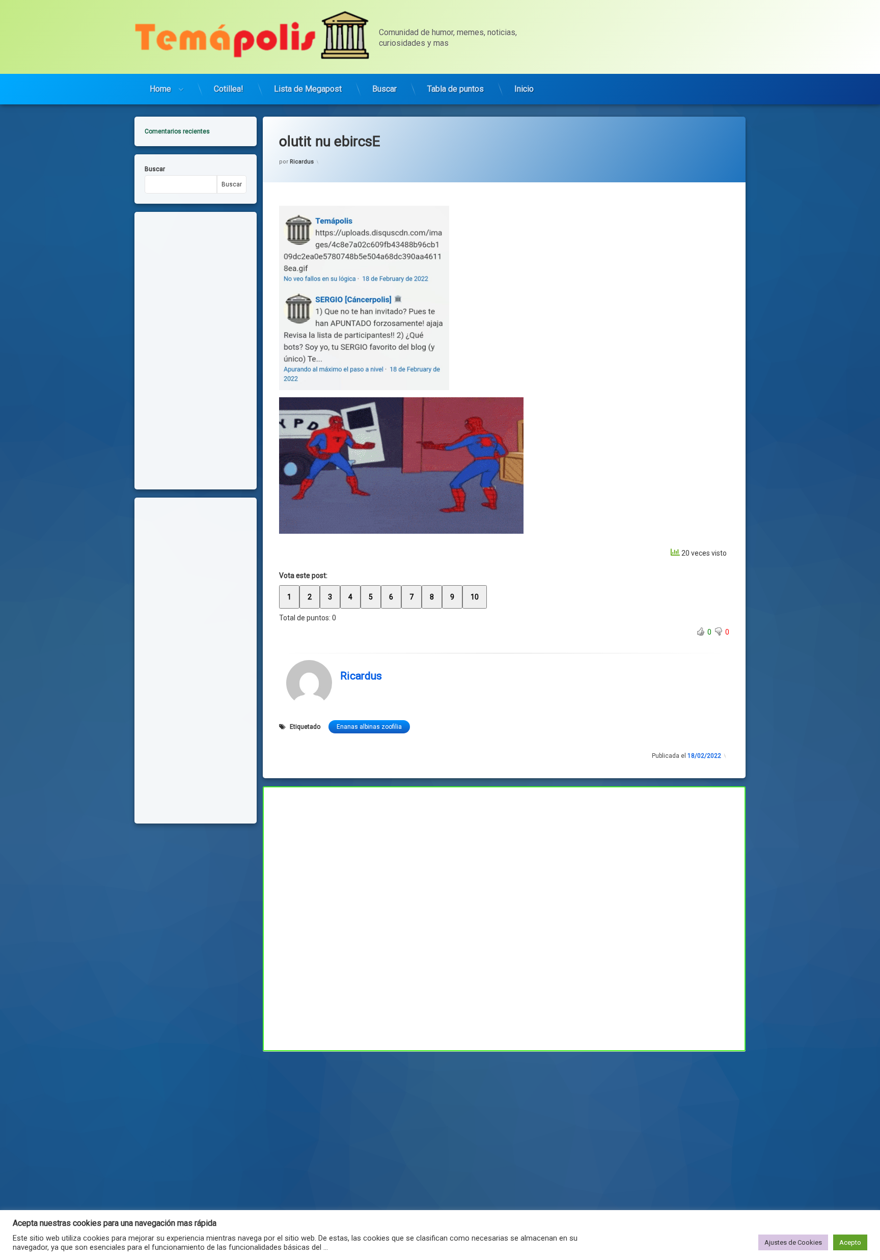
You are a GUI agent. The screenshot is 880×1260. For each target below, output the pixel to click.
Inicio (524, 89)
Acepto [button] (850, 1242)
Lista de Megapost (308, 89)
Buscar (384, 89)
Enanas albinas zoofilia (369, 726)
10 (475, 597)
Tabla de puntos (455, 89)
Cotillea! (228, 89)
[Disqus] (504, 917)
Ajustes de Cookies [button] (793, 1242)
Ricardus (302, 161)
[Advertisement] (504, 1126)
